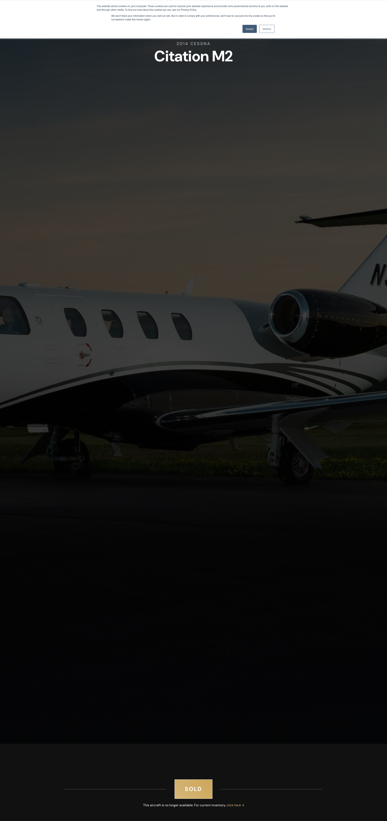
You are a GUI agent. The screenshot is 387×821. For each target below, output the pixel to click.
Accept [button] (249, 28)
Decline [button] (267, 28)
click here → (235, 805)
